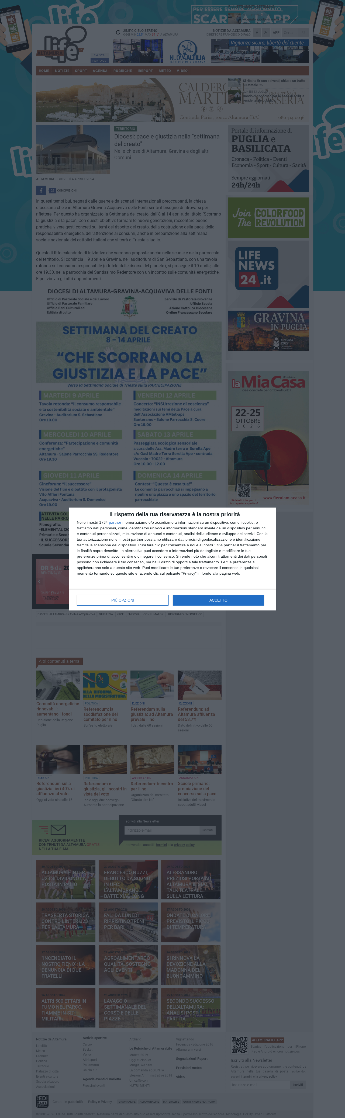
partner (115, 522)
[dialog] (172, 559)
